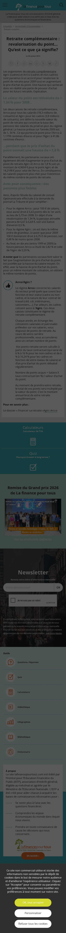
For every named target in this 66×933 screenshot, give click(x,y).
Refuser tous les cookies (33, 923)
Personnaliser (33, 913)
